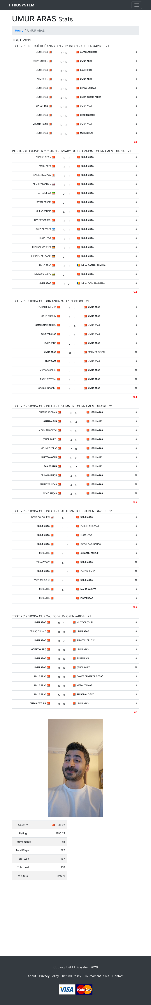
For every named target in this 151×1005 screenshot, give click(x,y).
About (32, 976)
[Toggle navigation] (136, 5)
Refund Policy (71, 976)
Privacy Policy (49, 976)
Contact (118, 976)
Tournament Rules (96, 976)
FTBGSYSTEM (21, 5)
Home (19, 30)
